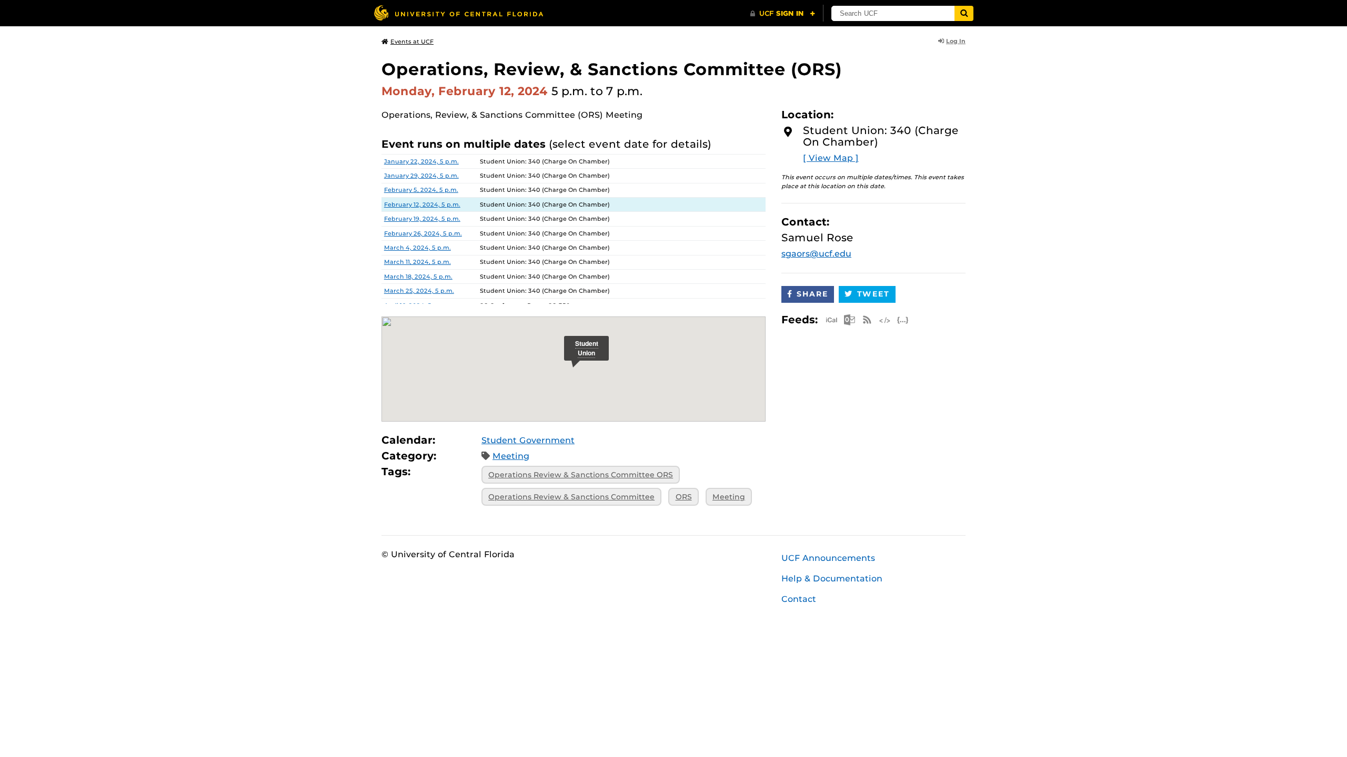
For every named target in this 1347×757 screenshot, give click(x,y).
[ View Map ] (831, 158)
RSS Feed (867, 320)
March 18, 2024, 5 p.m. (418, 276)
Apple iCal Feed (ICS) (831, 320)
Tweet (873, 294)
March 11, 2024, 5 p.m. (417, 261)
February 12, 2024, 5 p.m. (422, 204)
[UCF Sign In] (783, 14)
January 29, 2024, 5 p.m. (421, 175)
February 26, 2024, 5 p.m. (423, 233)
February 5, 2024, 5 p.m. (421, 189)
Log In (956, 41)
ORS (684, 497)
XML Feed (885, 320)
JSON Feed (903, 320)
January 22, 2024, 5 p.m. (421, 161)
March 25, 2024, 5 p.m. (419, 290)
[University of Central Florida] (458, 13)
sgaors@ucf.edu (816, 254)
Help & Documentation (831, 579)
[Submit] (963, 13)
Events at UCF (412, 41)
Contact (798, 599)
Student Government (528, 440)
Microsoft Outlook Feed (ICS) (849, 320)
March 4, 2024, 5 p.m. (417, 247)
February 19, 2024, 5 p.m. (422, 218)
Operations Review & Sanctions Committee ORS (580, 474)
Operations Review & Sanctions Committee (571, 497)
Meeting (510, 456)
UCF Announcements (828, 558)
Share (812, 294)
